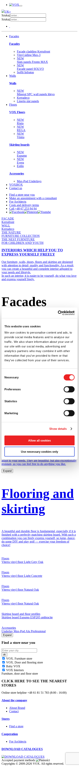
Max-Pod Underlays (29, 181)
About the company (14, 700)
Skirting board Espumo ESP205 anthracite (27, 617)
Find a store (16, 726)
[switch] (69, 389)
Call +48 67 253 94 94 (23, 208)
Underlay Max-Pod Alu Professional (24, 631)
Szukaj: (6, 15)
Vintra (20, 135)
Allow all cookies (39, 440)
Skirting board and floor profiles (21, 614)
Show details (58, 428)
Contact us (15, 188)
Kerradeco (23, 97)
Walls (12, 75)
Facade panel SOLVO (30, 67)
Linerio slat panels (28, 101)
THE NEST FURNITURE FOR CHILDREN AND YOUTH (23, 241)
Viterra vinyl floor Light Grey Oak (22, 562)
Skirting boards (19, 144)
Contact (14, 711)
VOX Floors (17, 112)
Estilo (20, 166)
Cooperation (10, 734)
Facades (14, 36)
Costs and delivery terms (24, 205)
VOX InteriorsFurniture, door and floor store (20, 671)
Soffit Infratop (25, 72)
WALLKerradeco (8, 227)
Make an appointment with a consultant (33, 198)
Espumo (22, 154)
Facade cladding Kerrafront (33, 51)
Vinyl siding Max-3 (28, 55)
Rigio (20, 121)
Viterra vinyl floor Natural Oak (20, 589)
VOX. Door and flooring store (24, 662)
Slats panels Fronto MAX (32, 60)
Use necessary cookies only (39, 451)
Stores (6, 718)
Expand (7, 470)
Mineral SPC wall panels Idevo (36, 92)
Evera (20, 160)
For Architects (17, 201)
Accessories (16, 173)
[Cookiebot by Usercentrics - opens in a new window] (58, 312)
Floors (13, 104)
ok (4, 654)
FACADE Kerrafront (8, 220)
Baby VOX (12, 666)
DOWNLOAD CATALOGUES (22, 749)
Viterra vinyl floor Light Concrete (22, 575)
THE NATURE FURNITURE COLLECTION (21, 234)
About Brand (17, 707)
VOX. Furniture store (18, 658)
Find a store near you (22, 194)
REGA (21, 128)
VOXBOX (16, 184)
